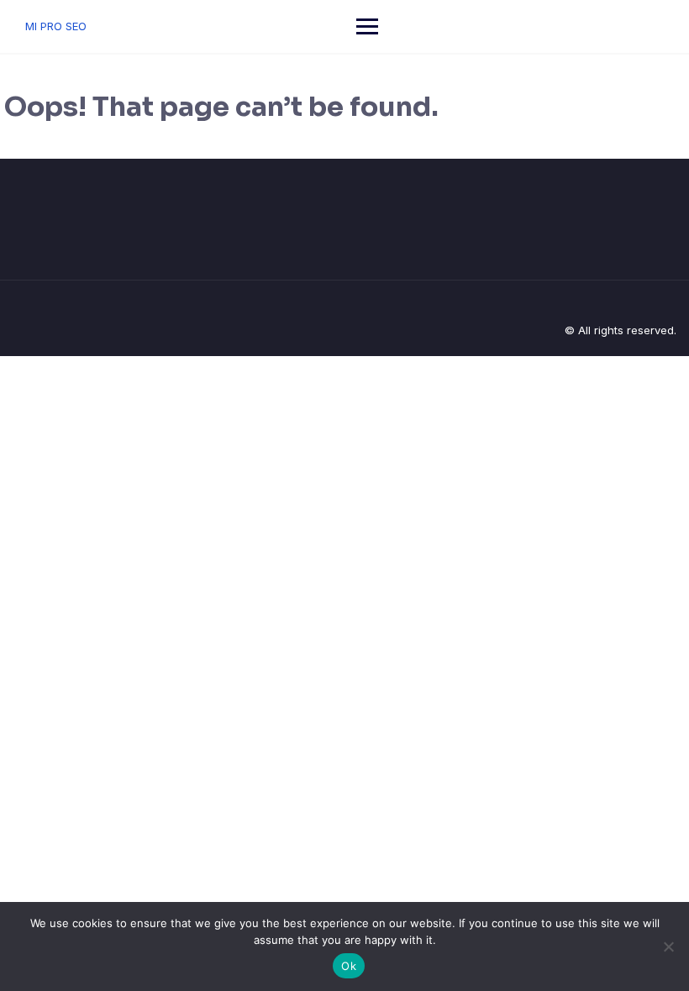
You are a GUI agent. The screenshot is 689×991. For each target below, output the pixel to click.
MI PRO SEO (56, 26)
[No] (668, 946)
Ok (348, 966)
